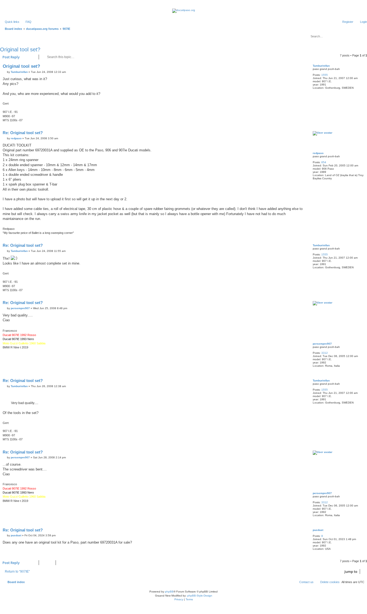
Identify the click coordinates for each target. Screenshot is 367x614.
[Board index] (183, 10)
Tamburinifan (321, 65)
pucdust (318, 530)
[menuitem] (26, 22)
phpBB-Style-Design (199, 595)
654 (323, 162)
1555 (324, 74)
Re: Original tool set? (23, 132)
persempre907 (322, 343)
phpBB (169, 591)
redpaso (318, 153)
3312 (324, 352)
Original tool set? (20, 49)
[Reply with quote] (301, 67)
